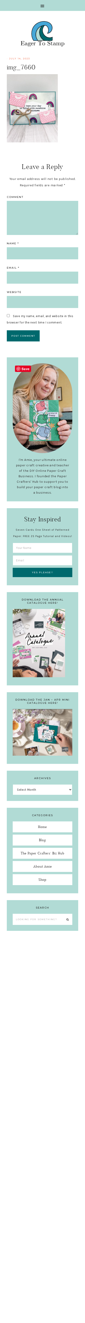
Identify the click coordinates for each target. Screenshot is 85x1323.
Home (42, 827)
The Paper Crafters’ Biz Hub (42, 853)
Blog (42, 840)
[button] (42, 5)
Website (14, 292)
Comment (15, 197)
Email (13, 267)
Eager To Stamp (42, 33)
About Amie (42, 866)
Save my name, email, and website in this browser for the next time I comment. (40, 319)
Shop (42, 879)
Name (13, 243)
